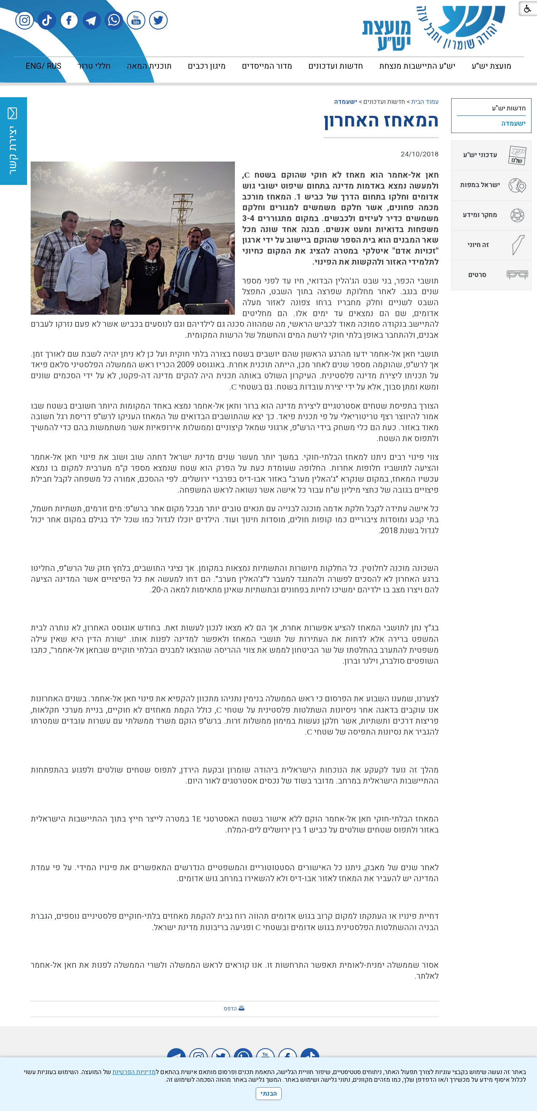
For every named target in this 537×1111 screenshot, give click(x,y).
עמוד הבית (425, 101)
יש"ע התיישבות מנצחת (417, 66)
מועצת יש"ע (491, 66)
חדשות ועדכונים (335, 66)
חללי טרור (94, 66)
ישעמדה (345, 101)
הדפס (230, 1009)
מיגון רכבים (207, 66)
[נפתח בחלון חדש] (158, 20)
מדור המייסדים (267, 66)
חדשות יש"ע (509, 108)
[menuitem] (491, 66)
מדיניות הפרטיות (134, 1072)
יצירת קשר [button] (13, 150)
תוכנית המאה (149, 66)
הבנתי (268, 1093)
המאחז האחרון (381, 120)
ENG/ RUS (43, 66)
